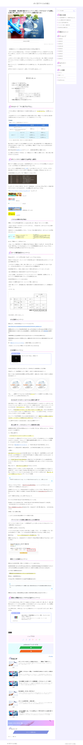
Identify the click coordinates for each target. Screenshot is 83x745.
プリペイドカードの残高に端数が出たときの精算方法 (29, 96)
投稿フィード (61, 75)
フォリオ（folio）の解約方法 (64, 25)
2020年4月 (60, 41)
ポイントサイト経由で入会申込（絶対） (21, 85)
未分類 (10, 632)
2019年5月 (60, 48)
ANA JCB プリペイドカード (20, 444)
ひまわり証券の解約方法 (63, 22)
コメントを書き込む (31, 732)
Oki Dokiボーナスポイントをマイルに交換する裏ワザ (29, 93)
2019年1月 (60, 58)
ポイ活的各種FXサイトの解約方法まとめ (66, 17)
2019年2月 (60, 56)
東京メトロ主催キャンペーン (21, 98)
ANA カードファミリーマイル (17, 342)
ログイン (60, 72)
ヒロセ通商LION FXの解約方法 (64, 20)
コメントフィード (61, 77)
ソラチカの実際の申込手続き (23, 86)
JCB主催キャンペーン (20, 91)
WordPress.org (61, 80)
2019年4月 (60, 51)
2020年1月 (60, 43)
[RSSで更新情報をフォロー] (31, 651)
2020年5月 (60, 38)
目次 (29, 78)
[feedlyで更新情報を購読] (30, 647)
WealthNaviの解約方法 (62, 27)
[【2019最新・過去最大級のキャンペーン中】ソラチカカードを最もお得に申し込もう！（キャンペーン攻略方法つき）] (29, 639)
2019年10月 (60, 46)
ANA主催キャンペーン (20, 90)
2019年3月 (60, 53)
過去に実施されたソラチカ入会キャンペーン (22, 99)
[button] (74, 11)
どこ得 (26, 168)
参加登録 (46, 331)
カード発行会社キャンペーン (18, 88)
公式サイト (19, 149)
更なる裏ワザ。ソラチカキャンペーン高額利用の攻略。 (30, 94)
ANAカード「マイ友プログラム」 (19, 83)
